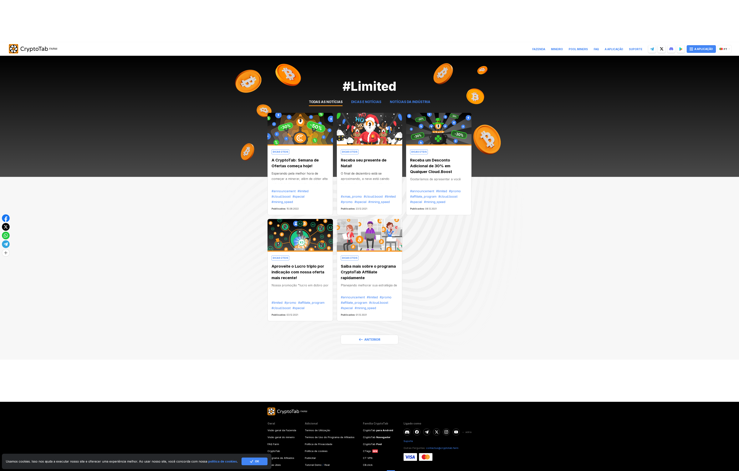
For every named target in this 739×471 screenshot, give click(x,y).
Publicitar (310, 457)
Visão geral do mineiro (281, 437)
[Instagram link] (446, 432)
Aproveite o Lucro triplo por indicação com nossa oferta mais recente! (298, 272)
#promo (347, 202)
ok (257, 461)
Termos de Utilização (317, 430)
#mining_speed (282, 202)
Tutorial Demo (313, 464)
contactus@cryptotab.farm (442, 447)
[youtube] (456, 432)
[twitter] (661, 49)
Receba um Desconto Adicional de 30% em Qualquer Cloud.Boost (431, 166)
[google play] (681, 49)
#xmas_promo (351, 196)
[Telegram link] (426, 432)
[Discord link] (407, 432)
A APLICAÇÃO (703, 49)
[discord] (671, 49)
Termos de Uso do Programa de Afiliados (329, 437)
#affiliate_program (423, 196)
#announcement (284, 191)
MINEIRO (557, 49)
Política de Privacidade (318, 444)
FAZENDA (538, 49)
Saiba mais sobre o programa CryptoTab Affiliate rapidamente (368, 272)
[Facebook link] (416, 432)
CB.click (368, 464)
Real (327, 464)
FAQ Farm (273, 444)
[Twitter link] (436, 432)
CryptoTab (274, 451)
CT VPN (367, 457)
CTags (367, 451)
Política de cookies (316, 451)
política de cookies (222, 461)
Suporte (635, 49)
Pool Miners (578, 49)
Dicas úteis (274, 464)
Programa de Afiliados (281, 457)
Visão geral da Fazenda (282, 430)
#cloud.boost (281, 196)
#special (298, 196)
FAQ (596, 49)
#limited (303, 191)
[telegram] (652, 49)
